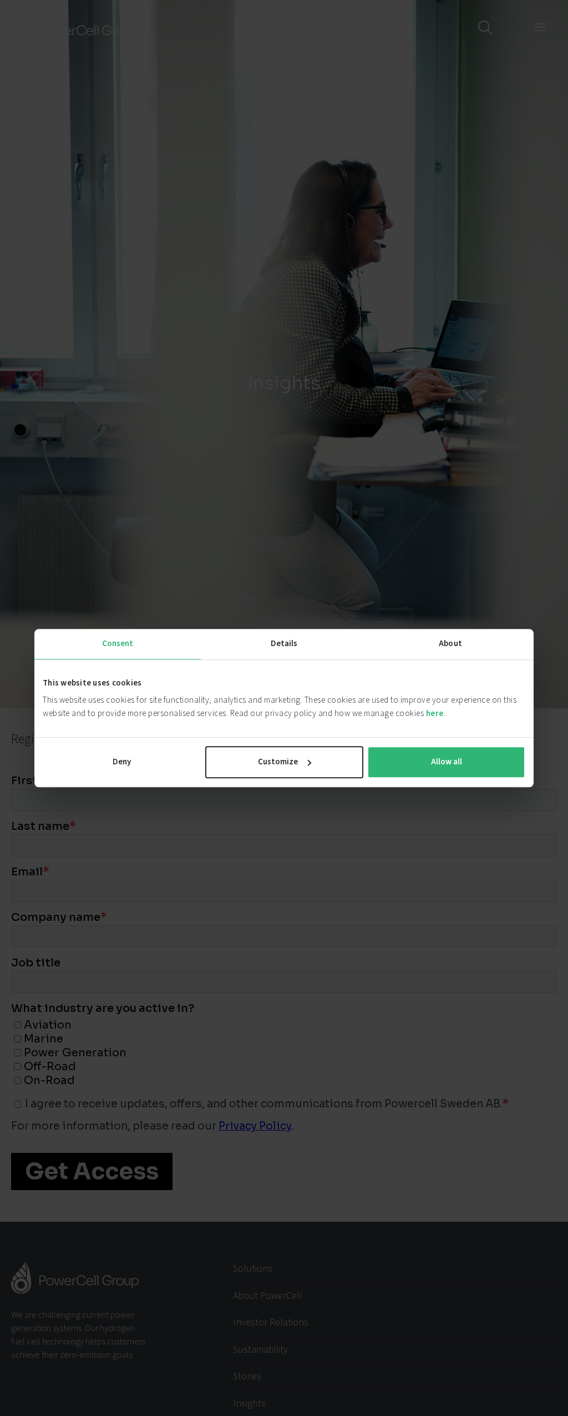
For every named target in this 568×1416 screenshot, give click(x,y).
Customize (278, 762)
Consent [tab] (118, 643)
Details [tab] (284, 643)
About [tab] (450, 643)
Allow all (446, 762)
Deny (122, 762)
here (435, 713)
